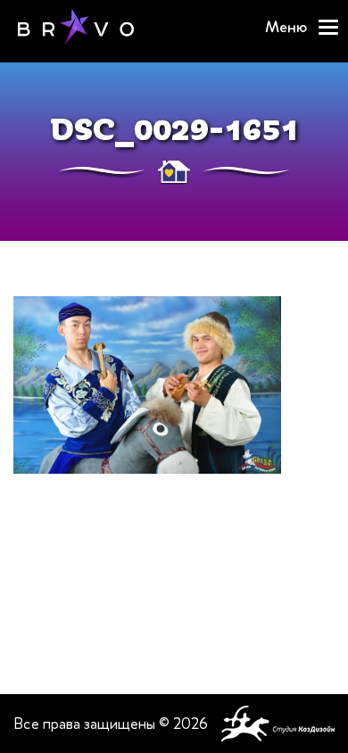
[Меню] (328, 27)
